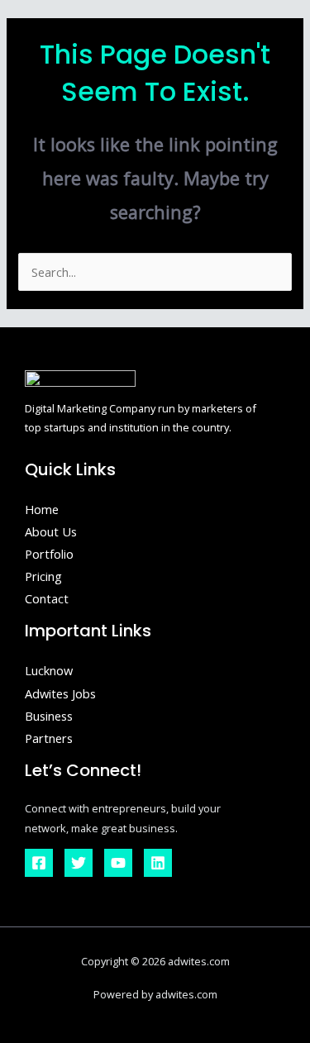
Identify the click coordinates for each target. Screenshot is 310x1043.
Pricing (43, 576)
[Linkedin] (158, 863)
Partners (49, 738)
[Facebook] (39, 863)
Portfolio (49, 553)
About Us (51, 531)
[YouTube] (118, 863)
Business (49, 715)
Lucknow (49, 670)
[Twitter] (78, 863)
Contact (47, 598)
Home (42, 509)
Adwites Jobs (60, 693)
